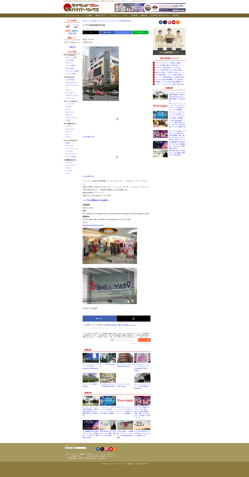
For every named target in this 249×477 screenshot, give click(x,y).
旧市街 (67, 143)
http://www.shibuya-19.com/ (93, 225)
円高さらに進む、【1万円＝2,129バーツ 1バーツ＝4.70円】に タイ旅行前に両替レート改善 (170, 72)
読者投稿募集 (71, 458)
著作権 (89, 454)
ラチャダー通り (70, 65)
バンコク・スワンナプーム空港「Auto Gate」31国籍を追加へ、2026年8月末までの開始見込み (170, 84)
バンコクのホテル (70, 55)
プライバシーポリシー (107, 454)
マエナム (68, 137)
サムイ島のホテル (70, 123)
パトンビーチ (69, 104)
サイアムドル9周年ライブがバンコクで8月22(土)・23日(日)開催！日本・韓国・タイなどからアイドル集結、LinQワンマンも (177, 135)
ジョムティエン (70, 98)
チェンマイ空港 (70, 156)
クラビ (67, 173)
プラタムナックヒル (71, 95)
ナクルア (68, 90)
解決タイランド (101, 15)
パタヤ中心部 (69, 79)
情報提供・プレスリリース (108, 456)
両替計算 (144, 15)
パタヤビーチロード (71, 82)
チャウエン (69, 126)
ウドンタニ (69, 170)
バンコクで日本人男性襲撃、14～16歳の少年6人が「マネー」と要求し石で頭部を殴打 (170, 79)
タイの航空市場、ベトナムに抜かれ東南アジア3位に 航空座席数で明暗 (170, 75)
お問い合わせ (101, 458)
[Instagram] (169, 22)
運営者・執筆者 (90, 458)
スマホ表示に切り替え (140, 464)
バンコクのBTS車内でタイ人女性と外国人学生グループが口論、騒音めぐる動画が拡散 (170, 70)
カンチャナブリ (70, 165)
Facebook (108, 32)
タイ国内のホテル (70, 160)
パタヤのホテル (69, 77)
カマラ (67, 109)
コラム (125, 15)
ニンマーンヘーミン (71, 148)
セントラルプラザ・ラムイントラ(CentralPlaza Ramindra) (142, 386)
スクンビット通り (71, 57)
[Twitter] (165, 22)
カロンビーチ (69, 112)
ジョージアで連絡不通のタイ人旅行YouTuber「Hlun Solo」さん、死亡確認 (170, 77)
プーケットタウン (71, 117)
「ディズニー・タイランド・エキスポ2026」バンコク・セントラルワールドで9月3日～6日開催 (177, 115)
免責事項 (82, 454)
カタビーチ (69, 115)
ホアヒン (68, 168)
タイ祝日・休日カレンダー (159, 15)
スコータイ (69, 162)
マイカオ (68, 106)
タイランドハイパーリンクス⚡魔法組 (119, 464)
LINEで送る (140, 32)
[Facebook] (161, 22)
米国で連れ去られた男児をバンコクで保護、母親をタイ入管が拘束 (108, 433)
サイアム (68, 63)
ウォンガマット (70, 92)
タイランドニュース (72, 15)
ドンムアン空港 (70, 74)
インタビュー (114, 15)
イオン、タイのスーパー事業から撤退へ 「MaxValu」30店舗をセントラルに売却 (170, 63)
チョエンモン (69, 129)
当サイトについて (72, 454)
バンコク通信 (87, 15)
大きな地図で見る (88, 136)
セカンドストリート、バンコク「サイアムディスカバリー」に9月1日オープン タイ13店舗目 (177, 106)
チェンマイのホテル (71, 140)
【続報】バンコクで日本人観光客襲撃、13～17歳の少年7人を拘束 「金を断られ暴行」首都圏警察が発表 (170, 82)
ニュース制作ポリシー (74, 456)
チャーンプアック (71, 154)
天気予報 (134, 15)
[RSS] (178, 22)
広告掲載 (81, 458)
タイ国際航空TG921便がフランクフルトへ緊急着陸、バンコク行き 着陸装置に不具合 (177, 145)
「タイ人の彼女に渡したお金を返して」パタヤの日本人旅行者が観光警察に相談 (170, 65)
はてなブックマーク (124, 32)
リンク (95, 454)
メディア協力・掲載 (91, 456)
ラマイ (67, 134)
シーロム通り (69, 60)
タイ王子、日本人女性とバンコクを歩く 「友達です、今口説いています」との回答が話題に (170, 67)
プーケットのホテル (71, 101)
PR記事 (175, 15)
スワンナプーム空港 (71, 71)
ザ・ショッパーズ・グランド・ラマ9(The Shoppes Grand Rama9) (91, 366)
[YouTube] (173, 22)
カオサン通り (69, 68)
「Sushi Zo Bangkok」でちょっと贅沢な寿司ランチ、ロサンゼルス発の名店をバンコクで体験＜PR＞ (177, 125)
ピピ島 (67, 120)
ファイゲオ (69, 151)
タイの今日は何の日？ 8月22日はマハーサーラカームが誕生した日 (142, 433)
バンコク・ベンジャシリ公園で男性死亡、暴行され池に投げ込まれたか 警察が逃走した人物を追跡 (91, 411)
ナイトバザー (69, 145)
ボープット (69, 131)
